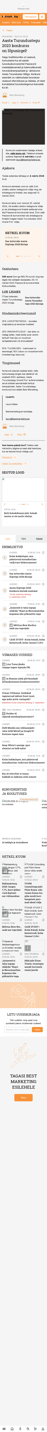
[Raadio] (20, 1429)
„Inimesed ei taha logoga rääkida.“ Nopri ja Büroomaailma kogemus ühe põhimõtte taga (26, 610)
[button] (17, 1029)
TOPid (26, 22)
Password (7, 457)
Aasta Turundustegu (12, 463)
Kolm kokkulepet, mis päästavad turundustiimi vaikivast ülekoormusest (23, 559)
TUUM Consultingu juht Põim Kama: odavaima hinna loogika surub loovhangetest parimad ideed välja (34, 893)
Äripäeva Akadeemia (11, 839)
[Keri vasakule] (4, 504)
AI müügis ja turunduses (15, 842)
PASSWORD (7, 36)
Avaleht (6, 22)
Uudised (13, 552)
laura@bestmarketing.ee (28, 159)
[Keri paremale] (42, 504)
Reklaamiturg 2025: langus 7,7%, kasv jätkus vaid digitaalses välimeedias (11, 889)
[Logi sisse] (43, 1429)
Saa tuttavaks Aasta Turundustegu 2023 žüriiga (34, 300)
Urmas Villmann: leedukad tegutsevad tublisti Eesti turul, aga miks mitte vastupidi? (18, 696)
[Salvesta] (43, 552)
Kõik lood (16, 22)
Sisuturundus (14, 710)
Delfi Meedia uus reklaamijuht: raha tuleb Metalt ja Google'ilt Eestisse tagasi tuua (18, 730)
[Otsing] (28, 1429)
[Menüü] (4, 1429)
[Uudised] (12, 1429)
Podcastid (35, 22)
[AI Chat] (35, 1429)
